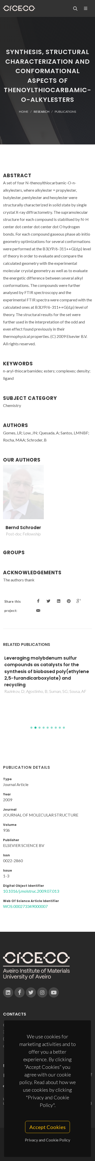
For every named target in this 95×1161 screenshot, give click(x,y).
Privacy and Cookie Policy (47, 1139)
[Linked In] (8, 992)
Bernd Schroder (23, 528)
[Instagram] (42, 992)
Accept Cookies (47, 1127)
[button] (31, 728)
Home (23, 111)
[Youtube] (54, 992)
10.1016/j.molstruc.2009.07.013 (31, 891)
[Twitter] (31, 992)
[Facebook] (19, 992)
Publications (65, 111)
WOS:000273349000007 (25, 906)
